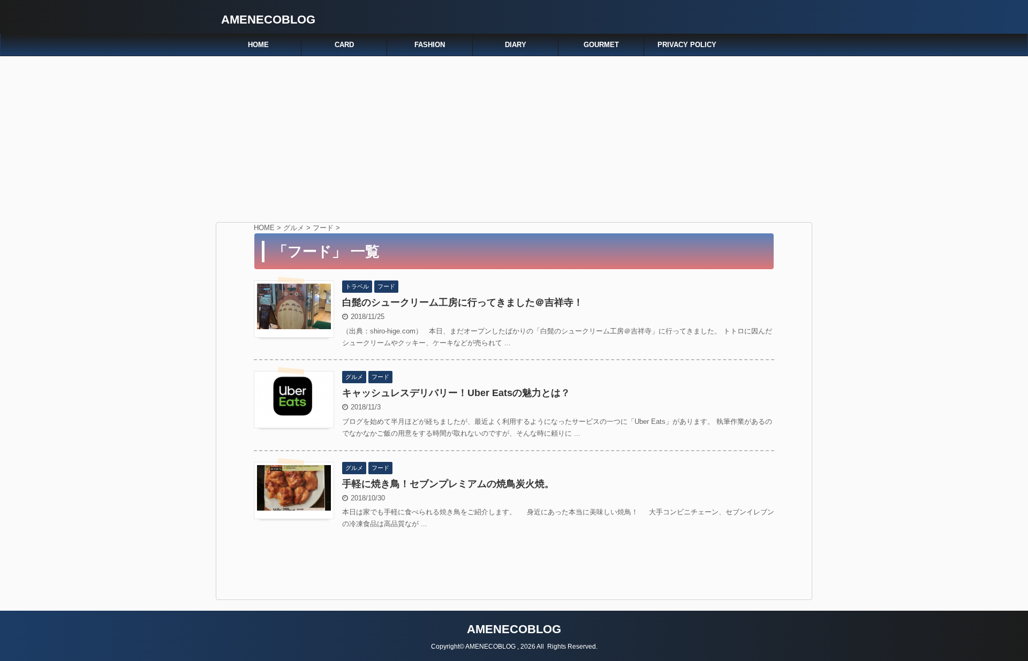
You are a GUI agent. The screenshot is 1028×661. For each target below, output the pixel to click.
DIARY (515, 45)
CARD (344, 45)
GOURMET (601, 45)
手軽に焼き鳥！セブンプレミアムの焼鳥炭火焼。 (448, 483)
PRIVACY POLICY (686, 45)
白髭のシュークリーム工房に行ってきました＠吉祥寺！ (462, 302)
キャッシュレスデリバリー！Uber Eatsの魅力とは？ (456, 393)
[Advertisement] (514, 136)
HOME (258, 45)
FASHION (429, 45)
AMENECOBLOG (268, 19)
